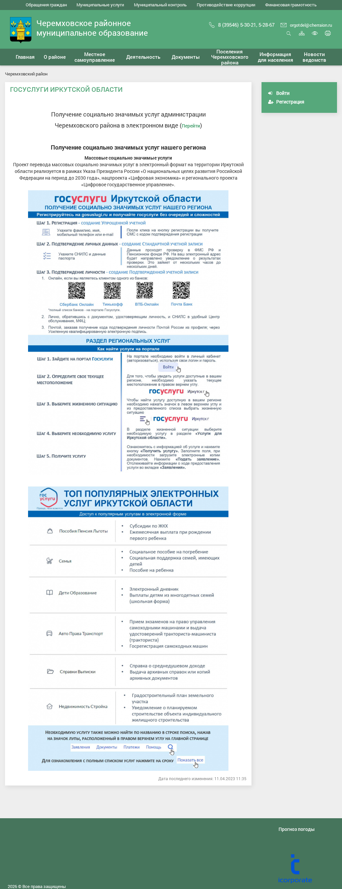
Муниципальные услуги (100, 5)
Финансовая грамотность (291, 5)
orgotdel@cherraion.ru (311, 25)
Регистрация (289, 101)
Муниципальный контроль (160, 5)
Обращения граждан (46, 5)
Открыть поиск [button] (289, 36)
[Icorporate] (308, 869)
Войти (282, 93)
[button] (54, 57)
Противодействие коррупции (226, 5)
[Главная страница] (20, 29)
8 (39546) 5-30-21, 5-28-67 (246, 24)
